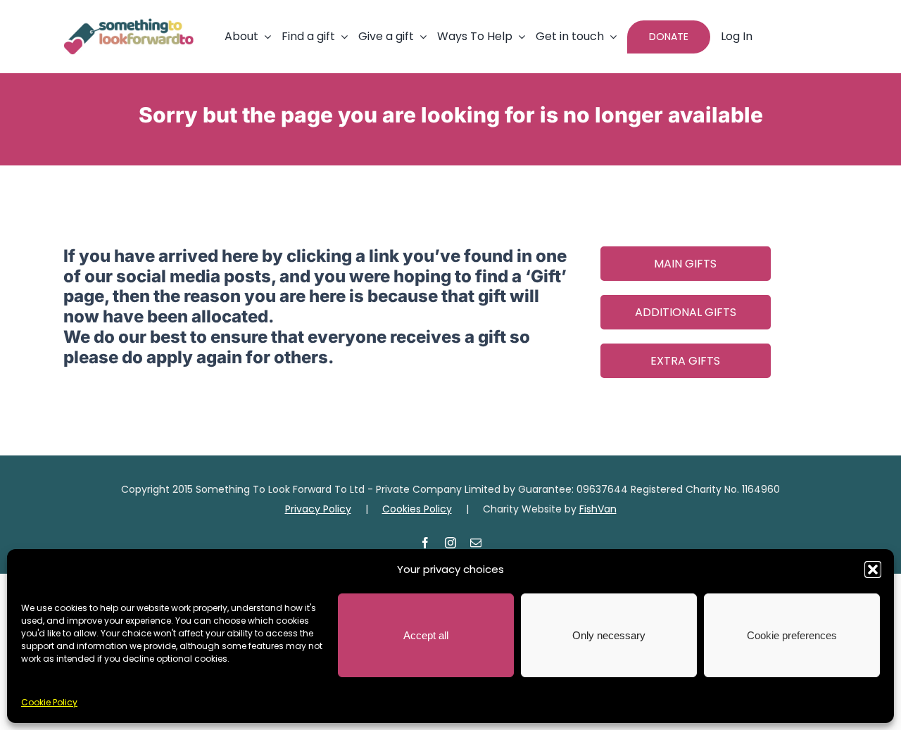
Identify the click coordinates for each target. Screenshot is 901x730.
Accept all (425, 635)
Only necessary (608, 635)
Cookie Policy (49, 702)
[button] (873, 569)
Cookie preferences (792, 635)
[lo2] (128, 23)
